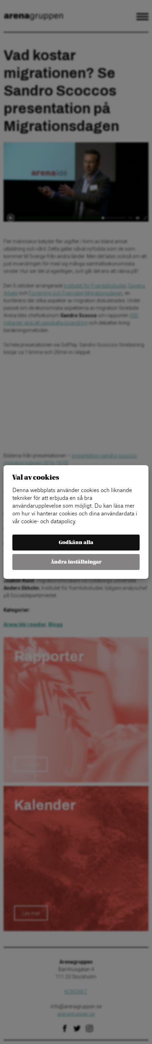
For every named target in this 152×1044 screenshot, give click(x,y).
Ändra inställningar (76, 562)
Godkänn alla (76, 543)
